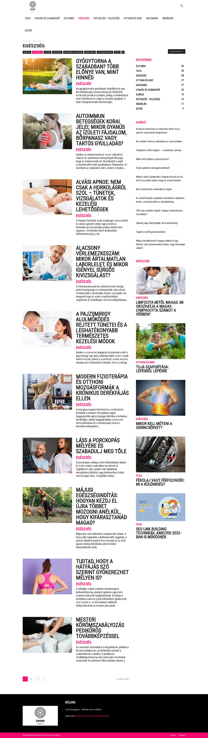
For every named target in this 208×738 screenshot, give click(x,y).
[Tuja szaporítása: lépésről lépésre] (160, 341)
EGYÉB (28, 30)
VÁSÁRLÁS (167, 18)
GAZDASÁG (152, 18)
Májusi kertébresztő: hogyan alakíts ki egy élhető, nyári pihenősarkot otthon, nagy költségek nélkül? (160, 244)
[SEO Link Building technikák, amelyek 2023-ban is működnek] (160, 507)
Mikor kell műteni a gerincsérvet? (152, 159)
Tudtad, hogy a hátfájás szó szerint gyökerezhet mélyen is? (102, 569)
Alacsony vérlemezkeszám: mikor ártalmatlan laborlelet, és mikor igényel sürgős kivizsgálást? (102, 262)
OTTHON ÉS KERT (133, 18)
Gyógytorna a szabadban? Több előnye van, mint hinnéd (97, 69)
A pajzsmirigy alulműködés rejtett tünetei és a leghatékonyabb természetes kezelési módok (101, 328)
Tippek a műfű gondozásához (151, 231)
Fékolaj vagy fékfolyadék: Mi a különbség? (157, 223)
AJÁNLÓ (27, 52)
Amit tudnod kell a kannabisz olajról (154, 189)
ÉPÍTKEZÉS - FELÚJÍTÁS (73, 52)
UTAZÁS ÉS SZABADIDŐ (47, 18)
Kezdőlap (27, 41)
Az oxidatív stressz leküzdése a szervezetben (159, 141)
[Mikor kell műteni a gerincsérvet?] (160, 398)
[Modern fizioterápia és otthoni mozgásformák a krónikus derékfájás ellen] (47, 392)
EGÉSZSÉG (83, 18)
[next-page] (44, 678)
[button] (181, 6)
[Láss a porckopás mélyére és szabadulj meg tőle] (47, 455)
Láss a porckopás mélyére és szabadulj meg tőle (101, 446)
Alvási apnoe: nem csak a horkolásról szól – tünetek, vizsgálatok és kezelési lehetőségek (101, 196)
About (173, 735)
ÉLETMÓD (69, 18)
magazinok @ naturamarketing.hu (92, 715)
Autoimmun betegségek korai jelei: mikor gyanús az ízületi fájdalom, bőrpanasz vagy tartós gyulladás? (101, 130)
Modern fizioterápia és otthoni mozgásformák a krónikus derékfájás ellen (102, 387)
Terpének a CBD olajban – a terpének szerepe (159, 150)
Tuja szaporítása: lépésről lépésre (152, 369)
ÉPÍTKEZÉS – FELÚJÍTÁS (107, 18)
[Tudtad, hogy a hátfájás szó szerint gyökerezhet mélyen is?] (47, 576)
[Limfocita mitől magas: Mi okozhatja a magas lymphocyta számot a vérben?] (160, 280)
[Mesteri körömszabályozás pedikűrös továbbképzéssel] (47, 635)
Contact (182, 735)
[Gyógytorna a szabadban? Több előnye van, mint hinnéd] (47, 76)
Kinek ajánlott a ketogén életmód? (153, 167)
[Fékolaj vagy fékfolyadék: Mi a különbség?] (160, 454)
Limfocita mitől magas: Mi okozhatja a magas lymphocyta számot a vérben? (159, 308)
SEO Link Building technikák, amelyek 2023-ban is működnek (158, 533)
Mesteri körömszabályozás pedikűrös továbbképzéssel (100, 627)
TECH (27, 18)
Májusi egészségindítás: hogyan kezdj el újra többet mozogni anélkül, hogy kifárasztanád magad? (101, 506)
